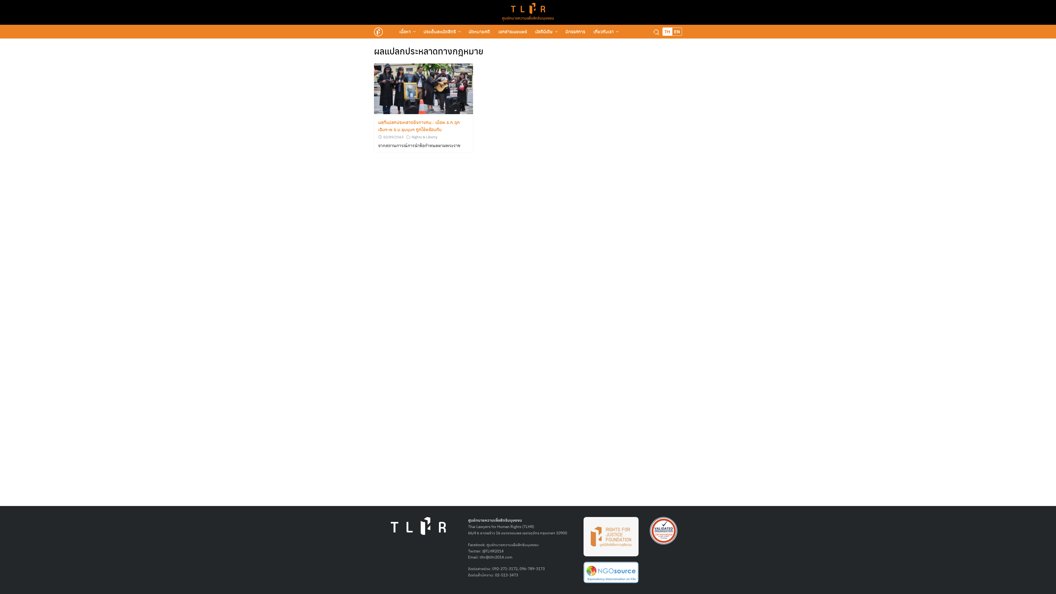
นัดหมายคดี (479, 31)
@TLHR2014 (493, 551)
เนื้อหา (405, 31)
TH (667, 31)
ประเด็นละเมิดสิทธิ (440, 31)
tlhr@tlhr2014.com (496, 557)
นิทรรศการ (575, 31)
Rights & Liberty (425, 136)
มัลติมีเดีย (544, 31)
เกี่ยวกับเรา (603, 31)
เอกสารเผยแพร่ (512, 31)
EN (677, 31)
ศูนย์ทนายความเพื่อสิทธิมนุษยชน (528, 18)
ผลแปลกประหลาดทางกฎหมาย (428, 51)
